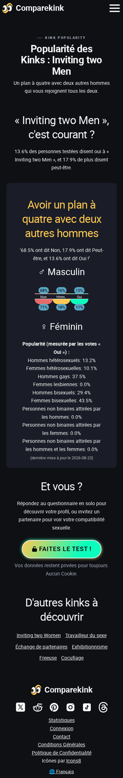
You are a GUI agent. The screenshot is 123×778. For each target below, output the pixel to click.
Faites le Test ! (64, 548)
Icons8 (73, 760)
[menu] (114, 8)
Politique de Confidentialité (61, 752)
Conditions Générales (61, 744)
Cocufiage (72, 657)
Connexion (61, 728)
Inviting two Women (39, 635)
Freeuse (48, 657)
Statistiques (62, 720)
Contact (61, 736)
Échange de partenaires (41, 646)
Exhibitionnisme (90, 646)
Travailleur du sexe (86, 635)
